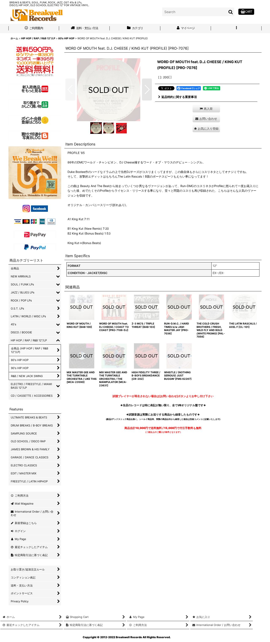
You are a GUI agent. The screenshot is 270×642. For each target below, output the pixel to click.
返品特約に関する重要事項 (179, 97)
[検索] (230, 12)
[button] (236, 28)
